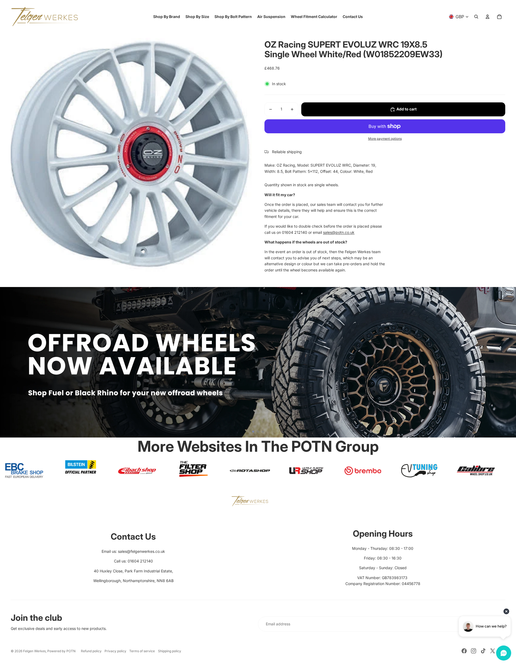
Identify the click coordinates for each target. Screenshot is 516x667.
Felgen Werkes (34, 651)
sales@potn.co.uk (338, 232)
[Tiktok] (483, 651)
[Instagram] (473, 651)
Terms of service (142, 651)
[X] (492, 651)
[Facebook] (464, 651)
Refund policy (91, 651)
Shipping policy (169, 651)
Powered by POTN (61, 651)
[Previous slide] (6, 362)
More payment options (385, 139)
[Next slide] (509, 362)
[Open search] (476, 17)
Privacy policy (115, 651)
